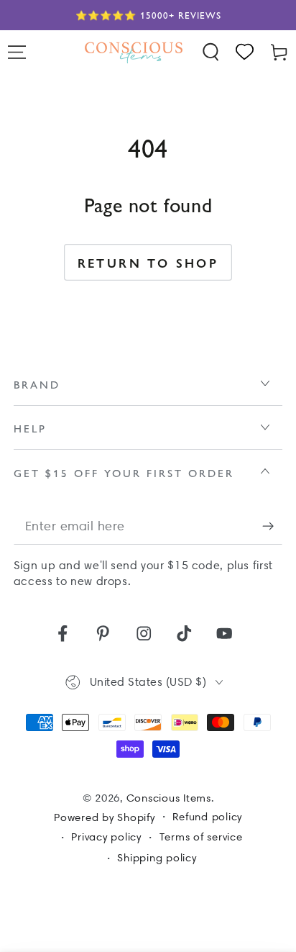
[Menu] (17, 52)
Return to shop (148, 262)
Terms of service (201, 836)
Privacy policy (106, 836)
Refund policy (207, 816)
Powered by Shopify (104, 817)
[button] (211, 52)
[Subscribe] (272, 526)
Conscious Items (168, 798)
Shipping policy (156, 857)
